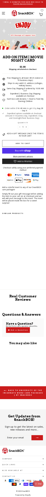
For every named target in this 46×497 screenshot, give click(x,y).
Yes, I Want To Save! (34, 255)
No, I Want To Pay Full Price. (34, 259)
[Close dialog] (44, 234)
